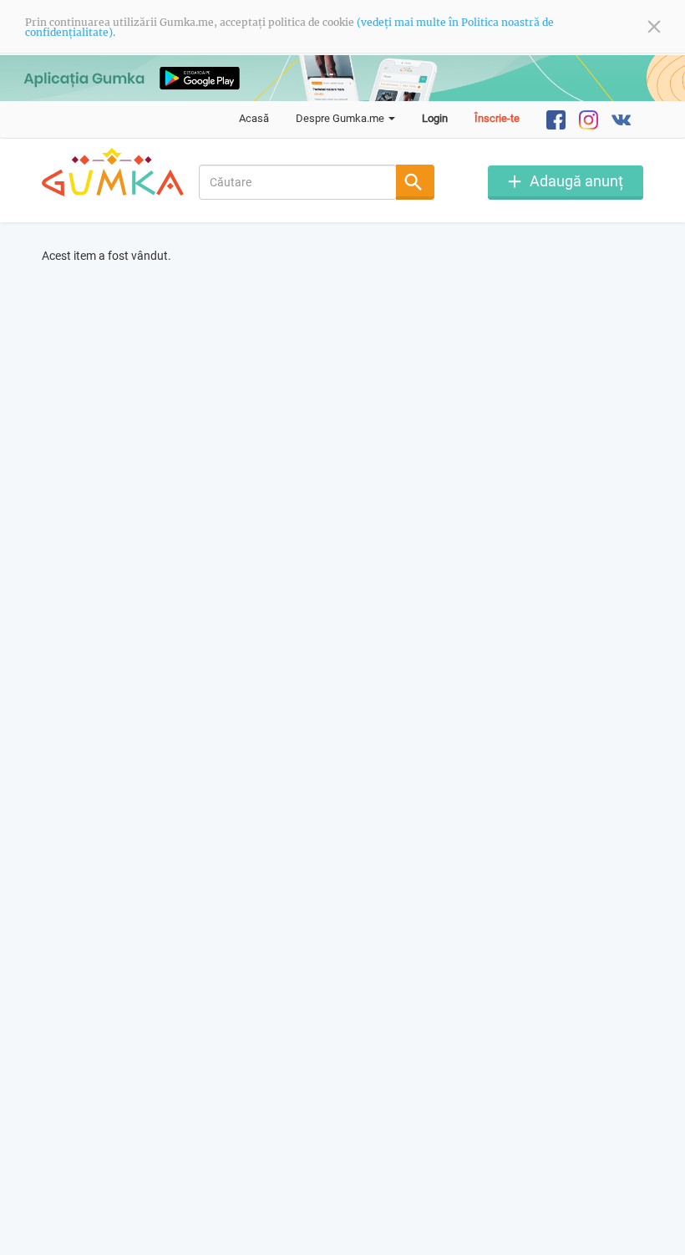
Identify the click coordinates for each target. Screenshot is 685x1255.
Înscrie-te (497, 118)
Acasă (254, 118)
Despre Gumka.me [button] (341, 118)
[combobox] (298, 182)
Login (435, 118)
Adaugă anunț (576, 181)
